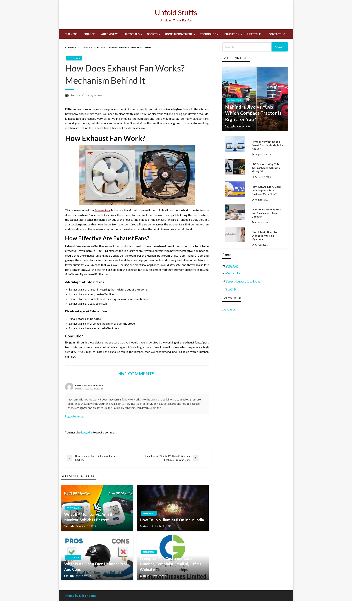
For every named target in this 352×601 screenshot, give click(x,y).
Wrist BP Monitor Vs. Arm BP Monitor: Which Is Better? (89, 517)
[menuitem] (70, 34)
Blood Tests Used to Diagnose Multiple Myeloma (264, 235)
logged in (87, 432)
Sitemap (231, 288)
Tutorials (132, 34)
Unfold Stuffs (176, 12)
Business (71, 34)
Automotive (109, 34)
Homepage (70, 47)
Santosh (75, 95)
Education (231, 34)
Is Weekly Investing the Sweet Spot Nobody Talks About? (267, 145)
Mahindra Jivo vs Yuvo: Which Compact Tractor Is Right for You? (253, 113)
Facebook (228, 309)
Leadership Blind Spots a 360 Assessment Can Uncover (267, 213)
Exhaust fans (102, 210)
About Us (232, 265)
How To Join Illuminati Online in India (172, 519)
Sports (152, 34)
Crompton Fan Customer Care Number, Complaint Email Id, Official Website (171, 563)
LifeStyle (254, 34)
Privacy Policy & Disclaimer (243, 281)
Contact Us (276, 34)
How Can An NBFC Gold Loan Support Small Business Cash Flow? (266, 190)
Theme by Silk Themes (80, 596)
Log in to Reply (74, 416)
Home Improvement (178, 34)
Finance (89, 34)
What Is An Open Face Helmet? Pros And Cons (95, 566)
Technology (209, 34)
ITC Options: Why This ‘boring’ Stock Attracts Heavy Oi (266, 168)
